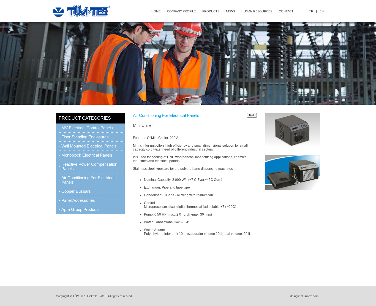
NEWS (230, 11)
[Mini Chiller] (292, 145)
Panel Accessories (78, 200)
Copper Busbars (76, 191)
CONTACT (286, 11)
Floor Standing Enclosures (85, 137)
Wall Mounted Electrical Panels (89, 146)
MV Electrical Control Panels (87, 128)
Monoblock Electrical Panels (86, 155)
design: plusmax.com (305, 296)
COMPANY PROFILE (181, 11)
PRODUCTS (210, 11)
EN (322, 11)
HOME (155, 11)
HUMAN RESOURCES (256, 11)
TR (311, 11)
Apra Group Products (80, 209)
